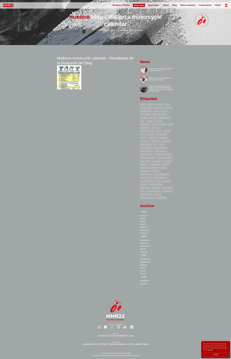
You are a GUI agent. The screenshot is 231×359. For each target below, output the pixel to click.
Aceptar (215, 354)
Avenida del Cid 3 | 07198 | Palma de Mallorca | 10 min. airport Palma (115, 344)
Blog (96, 30)
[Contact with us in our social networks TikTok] (112, 326)
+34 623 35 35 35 (106, 335)
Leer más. (210, 350)
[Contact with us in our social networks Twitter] (131, 327)
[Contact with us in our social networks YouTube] (125, 327)
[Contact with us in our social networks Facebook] (105, 326)
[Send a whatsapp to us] (99, 326)
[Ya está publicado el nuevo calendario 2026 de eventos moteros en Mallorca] (69, 77)
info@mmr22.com (124, 335)
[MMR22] (8, 5)
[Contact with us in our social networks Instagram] (118, 326)
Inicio (90, 30)
